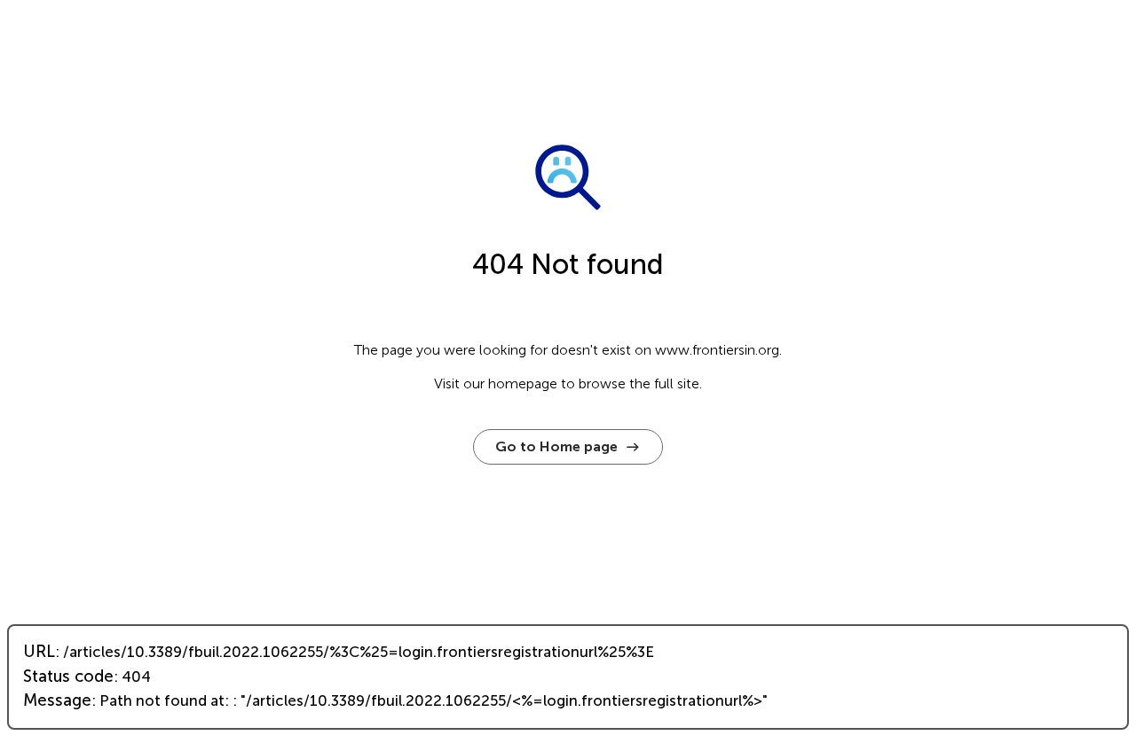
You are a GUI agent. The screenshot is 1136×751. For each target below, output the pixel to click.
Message (57, 700)
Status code (68, 676)
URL (39, 651)
